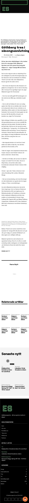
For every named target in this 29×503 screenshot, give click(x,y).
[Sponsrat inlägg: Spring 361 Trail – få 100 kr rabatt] (8, 379)
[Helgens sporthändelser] (14, 311)
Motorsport (5, 57)
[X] (16, 499)
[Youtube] (19, 499)
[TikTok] (12, 499)
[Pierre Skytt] (5, 267)
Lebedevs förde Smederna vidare (11, 454)
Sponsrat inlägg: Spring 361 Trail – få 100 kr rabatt (8, 388)
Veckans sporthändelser (5, 318)
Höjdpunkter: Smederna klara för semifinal (7, 370)
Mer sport (14, 57)
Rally (10, 57)
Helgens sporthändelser (14, 318)
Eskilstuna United (19, 384)
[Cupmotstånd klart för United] (21, 379)
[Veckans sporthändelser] (5, 311)
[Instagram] (9, 499)
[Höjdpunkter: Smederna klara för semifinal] (8, 361)
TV (2, 366)
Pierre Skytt (21, 55)
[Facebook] (5, 499)
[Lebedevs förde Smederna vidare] (21, 361)
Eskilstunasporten (6, 314)
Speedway (17, 366)
